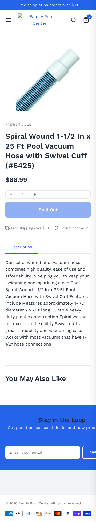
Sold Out (48, 209)
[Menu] (8, 20)
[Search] (73, 20)
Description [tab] (21, 247)
